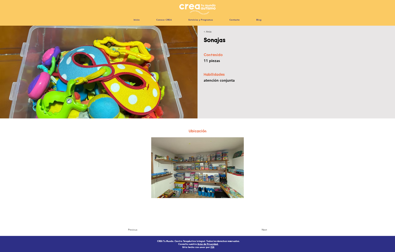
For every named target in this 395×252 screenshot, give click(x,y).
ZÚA (212, 247)
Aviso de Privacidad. (208, 244)
